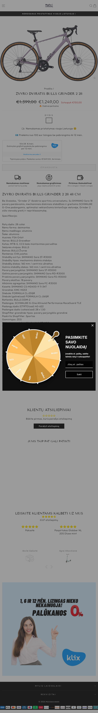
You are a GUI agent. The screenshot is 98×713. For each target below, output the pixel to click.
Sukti (79, 374)
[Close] (92, 325)
